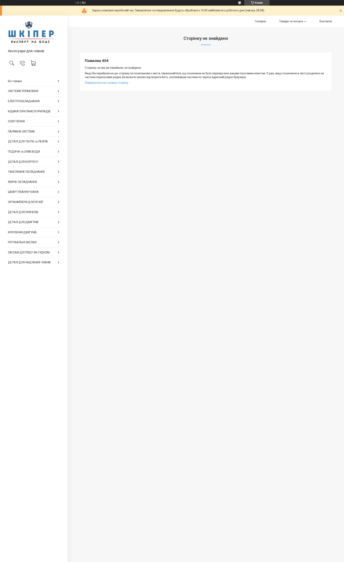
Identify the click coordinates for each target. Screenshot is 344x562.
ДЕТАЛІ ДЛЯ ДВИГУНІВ (23, 222)
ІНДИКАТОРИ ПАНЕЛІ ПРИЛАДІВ (29, 111)
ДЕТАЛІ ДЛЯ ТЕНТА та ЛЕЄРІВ (28, 141)
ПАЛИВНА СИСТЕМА (21, 131)
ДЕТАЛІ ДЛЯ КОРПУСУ (23, 161)
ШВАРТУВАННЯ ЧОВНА (23, 191)
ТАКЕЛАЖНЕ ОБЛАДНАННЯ (26, 171)
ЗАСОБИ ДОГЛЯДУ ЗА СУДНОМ (29, 252)
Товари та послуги (291, 21)
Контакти (326, 21)
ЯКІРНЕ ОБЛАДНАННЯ (22, 181)
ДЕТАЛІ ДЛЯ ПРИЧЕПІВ (23, 212)
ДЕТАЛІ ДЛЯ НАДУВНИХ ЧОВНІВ (29, 262)
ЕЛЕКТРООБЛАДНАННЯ (24, 101)
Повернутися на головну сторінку (106, 82)
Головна (260, 21)
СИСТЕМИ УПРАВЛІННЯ (23, 91)
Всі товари (15, 81)
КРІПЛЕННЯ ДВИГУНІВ (22, 232)
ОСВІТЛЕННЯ (16, 121)
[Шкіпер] (34, 32)
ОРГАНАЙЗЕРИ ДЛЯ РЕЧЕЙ (25, 202)
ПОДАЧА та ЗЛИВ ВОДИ (24, 151)
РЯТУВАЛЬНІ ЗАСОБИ (22, 242)
